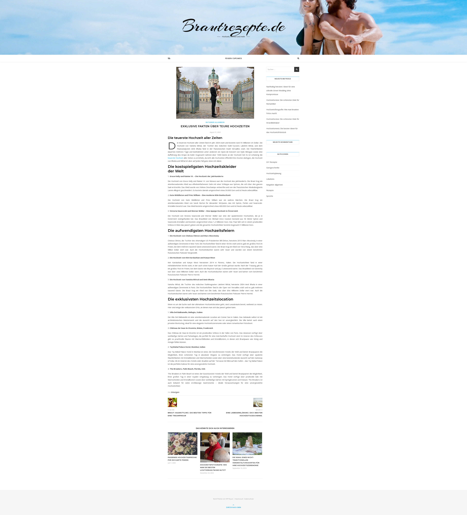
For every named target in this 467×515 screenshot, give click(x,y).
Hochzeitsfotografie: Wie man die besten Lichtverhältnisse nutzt (213, 467)
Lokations (270, 179)
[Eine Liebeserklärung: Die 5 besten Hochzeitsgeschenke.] (257, 402)
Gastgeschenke (272, 167)
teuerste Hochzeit (175, 158)
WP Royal (229, 499)
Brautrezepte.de (233, 26)
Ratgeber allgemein (215, 122)
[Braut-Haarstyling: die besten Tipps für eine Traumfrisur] (172, 402)
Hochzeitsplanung (273, 173)
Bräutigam (175, 392)
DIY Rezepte (271, 162)
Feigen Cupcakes (233, 58)
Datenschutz (249, 499)
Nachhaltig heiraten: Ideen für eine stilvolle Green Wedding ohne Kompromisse (280, 90)
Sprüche (269, 196)
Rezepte (270, 190)
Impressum (239, 499)
